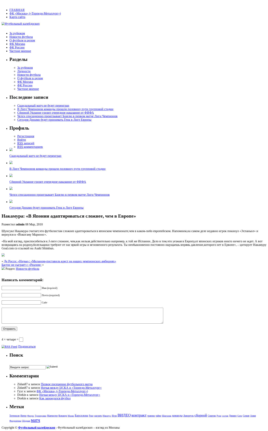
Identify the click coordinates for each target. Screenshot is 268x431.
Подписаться (27, 346)
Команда (62, 415)
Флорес (30, 416)
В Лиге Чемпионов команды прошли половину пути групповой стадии (65, 109)
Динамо (233, 415)
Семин (246, 415)
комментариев (30, 146)
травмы (151, 415)
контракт (139, 415)
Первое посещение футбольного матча (67, 384)
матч (35, 420)
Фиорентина (15, 421)
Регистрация (25, 136)
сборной (200, 415)
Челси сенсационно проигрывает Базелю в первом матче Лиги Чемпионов (67, 116)
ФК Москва (17, 44)
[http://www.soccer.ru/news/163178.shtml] (3, 255)
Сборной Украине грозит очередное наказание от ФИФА (55, 112)
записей (25, 143)
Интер (23, 415)
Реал (91, 415)
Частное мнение (20, 51)
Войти (21, 139)
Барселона (81, 415)
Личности (24, 71)
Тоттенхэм (14, 415)
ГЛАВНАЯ (17, 10)
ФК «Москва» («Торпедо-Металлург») (35, 13)
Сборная (26, 421)
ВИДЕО (124, 415)
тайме (158, 415)
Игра (114, 415)
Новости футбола (21, 36)
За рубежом (17, 33)
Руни (219, 416)
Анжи (253, 415)
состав (225, 416)
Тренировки (40, 416)
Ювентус (107, 416)
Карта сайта (17, 17)
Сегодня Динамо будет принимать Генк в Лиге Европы (54, 119)
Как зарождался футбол (55, 398)
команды (177, 415)
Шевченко (166, 416)
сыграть (98, 415)
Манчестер (52, 415)
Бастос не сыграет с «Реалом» (21, 264)
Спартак (212, 415)
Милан (71, 416)
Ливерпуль (188, 415)
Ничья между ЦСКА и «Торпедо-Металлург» (71, 387)
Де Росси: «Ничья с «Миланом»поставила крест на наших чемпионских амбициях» (60, 261)
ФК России (17, 47)
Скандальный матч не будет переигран (43, 105)
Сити (239, 416)
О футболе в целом (22, 40)
